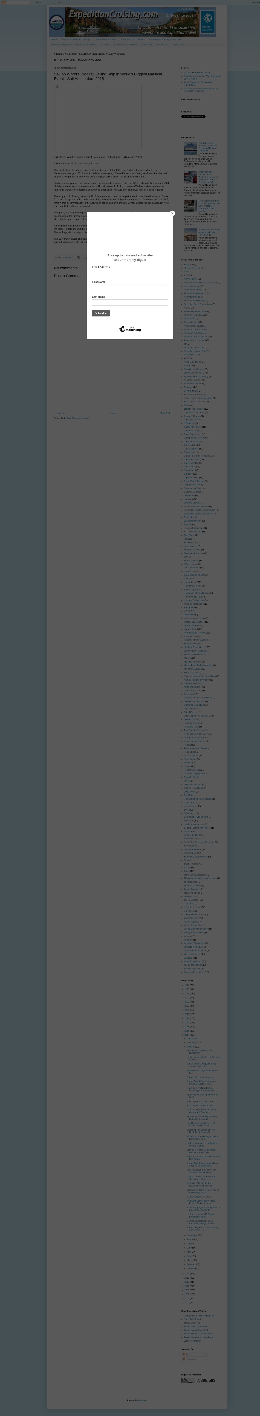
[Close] (172, 213)
